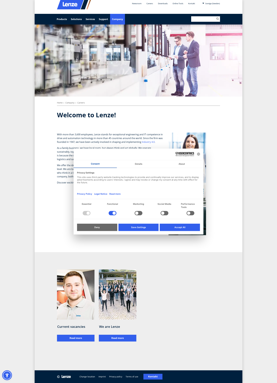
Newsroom (137, 3)
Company (117, 19)
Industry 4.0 (148, 142)
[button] (7, 375)
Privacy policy (115, 376)
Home (60, 102)
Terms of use (132, 376)
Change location (87, 376)
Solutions (76, 19)
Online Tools (178, 3)
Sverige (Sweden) (212, 3)
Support (103, 19)
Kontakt (191, 3)
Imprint (102, 376)
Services (90, 19)
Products (62, 19)
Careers (149, 3)
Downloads (163, 3)
